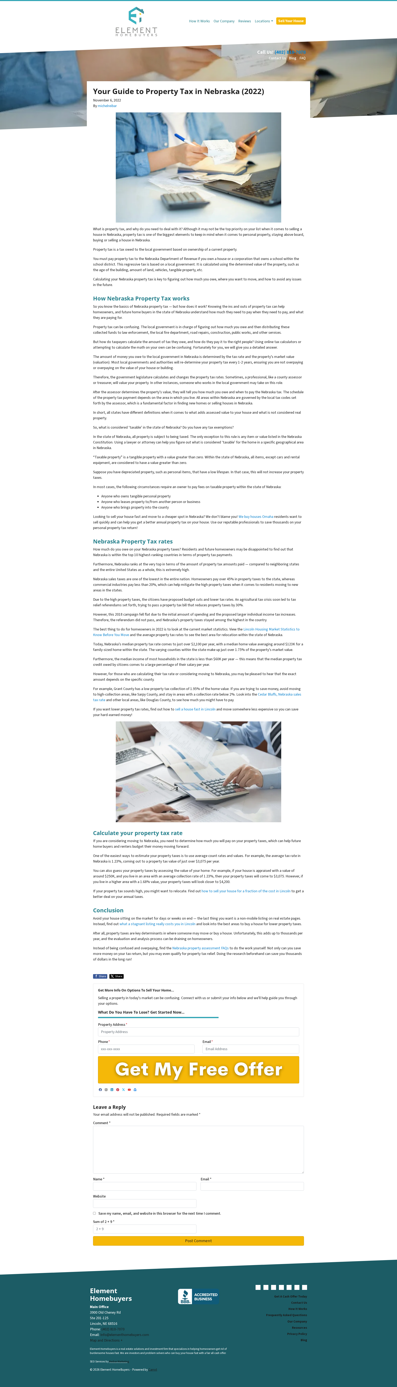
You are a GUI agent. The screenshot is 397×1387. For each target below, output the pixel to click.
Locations (262, 21)
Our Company (224, 21)
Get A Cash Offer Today (290, 1296)
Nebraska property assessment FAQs (200, 948)
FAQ (302, 58)
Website (99, 1196)
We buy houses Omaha (256, 516)
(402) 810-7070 (290, 52)
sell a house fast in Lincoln (195, 709)
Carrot (152, 1369)
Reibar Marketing (119, 1361)
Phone (104, 1041)
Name (99, 1179)
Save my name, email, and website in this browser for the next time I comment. (159, 1213)
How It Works (199, 21)
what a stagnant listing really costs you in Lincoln (157, 924)
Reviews (244, 21)
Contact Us (277, 58)
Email (207, 1041)
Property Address (112, 1024)
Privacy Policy (297, 1334)
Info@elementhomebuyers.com (124, 1334)
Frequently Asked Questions (286, 1315)
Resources (299, 1327)
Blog (292, 58)
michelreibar (107, 105)
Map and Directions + (106, 1340)
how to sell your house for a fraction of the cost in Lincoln (246, 891)
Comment (102, 1123)
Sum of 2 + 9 (104, 1221)
